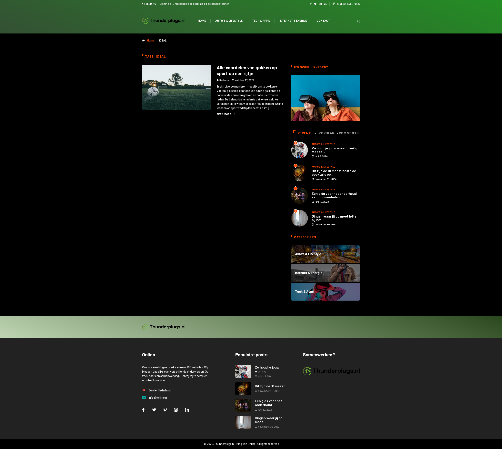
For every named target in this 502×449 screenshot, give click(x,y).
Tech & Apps (261, 20)
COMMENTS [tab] (349, 133)
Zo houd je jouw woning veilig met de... (334, 150)
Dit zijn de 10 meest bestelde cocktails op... (334, 172)
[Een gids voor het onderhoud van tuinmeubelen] (243, 405)
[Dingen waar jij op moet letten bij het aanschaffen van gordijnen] (243, 422)
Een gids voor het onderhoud (268, 403)
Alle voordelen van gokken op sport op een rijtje (247, 70)
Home (202, 20)
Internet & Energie (293, 20)
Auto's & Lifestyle (323, 144)
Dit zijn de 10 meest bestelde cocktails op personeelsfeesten (194, 3)
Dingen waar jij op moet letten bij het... (335, 218)
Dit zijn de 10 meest (270, 386)
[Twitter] (315, 4)
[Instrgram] (320, 4)
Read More (224, 114)
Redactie (224, 80)
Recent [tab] (304, 133)
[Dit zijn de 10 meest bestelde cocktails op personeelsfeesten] (243, 388)
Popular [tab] (326, 133)
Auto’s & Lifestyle (229, 20)
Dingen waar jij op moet (269, 420)
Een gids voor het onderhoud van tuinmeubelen (334, 195)
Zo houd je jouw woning (267, 369)
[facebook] (311, 4)
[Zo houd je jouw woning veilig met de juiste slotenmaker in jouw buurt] (243, 371)
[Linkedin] (325, 4)
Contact (323, 20)
